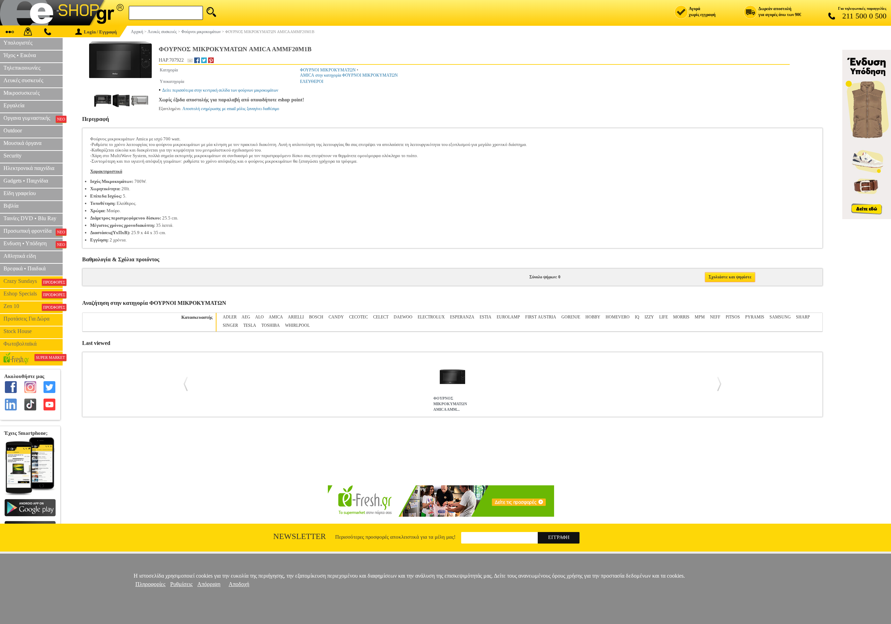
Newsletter (299, 536)
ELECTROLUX (431, 317)
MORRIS (681, 317)
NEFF (715, 317)
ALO (259, 317)
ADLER (230, 317)
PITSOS (733, 317)
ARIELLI (296, 317)
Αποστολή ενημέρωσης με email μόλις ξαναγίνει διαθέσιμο (230, 108)
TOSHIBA (270, 325)
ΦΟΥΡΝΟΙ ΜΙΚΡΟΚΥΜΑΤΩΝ (328, 70)
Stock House (17, 331)
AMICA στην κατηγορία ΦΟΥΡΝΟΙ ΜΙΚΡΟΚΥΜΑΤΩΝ (349, 75)
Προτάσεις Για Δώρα (26, 319)
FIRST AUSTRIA (540, 317)
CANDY (336, 317)
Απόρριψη (208, 584)
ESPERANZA (462, 317)
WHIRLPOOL (297, 325)
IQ (637, 317)
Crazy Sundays (33, 281)
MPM (700, 317)
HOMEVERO (618, 317)
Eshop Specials (33, 294)
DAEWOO (403, 317)
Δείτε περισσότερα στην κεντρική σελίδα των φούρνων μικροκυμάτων (220, 90)
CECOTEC (358, 317)
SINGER (230, 325)
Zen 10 (33, 306)
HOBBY (592, 317)
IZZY (649, 317)
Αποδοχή (239, 584)
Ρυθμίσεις (181, 584)
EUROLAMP (508, 317)
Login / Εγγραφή (100, 31)
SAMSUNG (780, 317)
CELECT (380, 317)
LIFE (663, 317)
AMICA (276, 317)
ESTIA (485, 317)
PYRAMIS (754, 317)
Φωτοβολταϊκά (20, 344)
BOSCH (316, 317)
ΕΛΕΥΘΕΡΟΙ (311, 81)
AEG (246, 317)
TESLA (249, 325)
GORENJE (570, 317)
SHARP (803, 317)
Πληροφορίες (150, 584)
